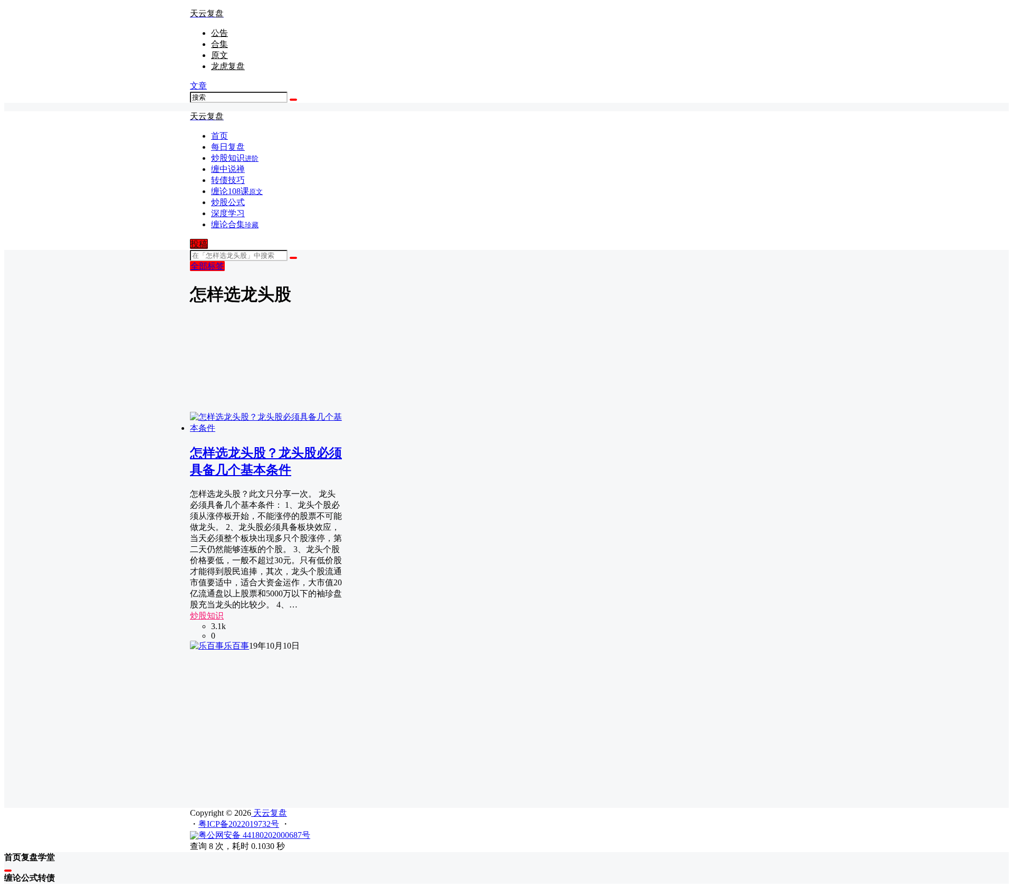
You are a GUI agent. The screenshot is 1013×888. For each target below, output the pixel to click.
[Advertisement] (506, 725)
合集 (219, 44)
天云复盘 (269, 812)
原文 (219, 55)
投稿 (198, 243)
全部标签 (207, 266)
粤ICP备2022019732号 (238, 823)
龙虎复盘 (228, 66)
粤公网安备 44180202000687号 (254, 835)
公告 (219, 32)
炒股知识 (207, 615)
